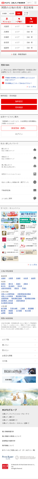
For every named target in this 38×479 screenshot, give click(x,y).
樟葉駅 (11, 311)
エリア (17, 26)
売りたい (5, 350)
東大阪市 (11, 286)
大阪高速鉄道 (20, 300)
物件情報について (8, 445)
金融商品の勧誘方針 (8, 441)
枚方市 (3, 286)
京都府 (18, 278)
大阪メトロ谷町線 (7, 296)
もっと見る (32, 87)
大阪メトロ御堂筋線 (7, 294)
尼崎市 (26, 284)
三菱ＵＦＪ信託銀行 (9, 420)
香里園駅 (31, 308)
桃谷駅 (11, 313)
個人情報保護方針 (8, 431)
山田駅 (3, 313)
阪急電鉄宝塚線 (17, 298)
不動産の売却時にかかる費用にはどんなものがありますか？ (20, 79)
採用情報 (8, 380)
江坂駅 (22, 308)
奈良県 (26, 278)
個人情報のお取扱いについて (11, 436)
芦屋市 (24, 288)
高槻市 (18, 284)
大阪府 (3, 278)
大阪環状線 (4, 298)
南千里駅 (4, 308)
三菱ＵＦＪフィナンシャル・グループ (14, 414)
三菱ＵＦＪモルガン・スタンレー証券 (15, 423)
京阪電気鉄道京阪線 (24, 294)
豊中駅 (3, 311)
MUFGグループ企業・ (13, 371)
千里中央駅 (13, 308)
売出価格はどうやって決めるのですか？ (18, 83)
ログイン (29, 2)
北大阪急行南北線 (7, 303)
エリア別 (5, 339)
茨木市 (20, 286)
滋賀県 (33, 278)
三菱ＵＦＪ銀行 (7, 417)
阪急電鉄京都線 (30, 298)
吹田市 (3, 284)
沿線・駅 (30, 26)
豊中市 (11, 284)
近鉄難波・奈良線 (7, 300)
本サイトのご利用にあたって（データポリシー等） (19, 450)
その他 (4, 361)
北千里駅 (19, 311)
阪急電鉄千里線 (21, 296)
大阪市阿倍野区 (6, 288)
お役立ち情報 (7, 356)
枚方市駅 (28, 311)
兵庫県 (11, 278)
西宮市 (16, 288)
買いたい (5, 345)
